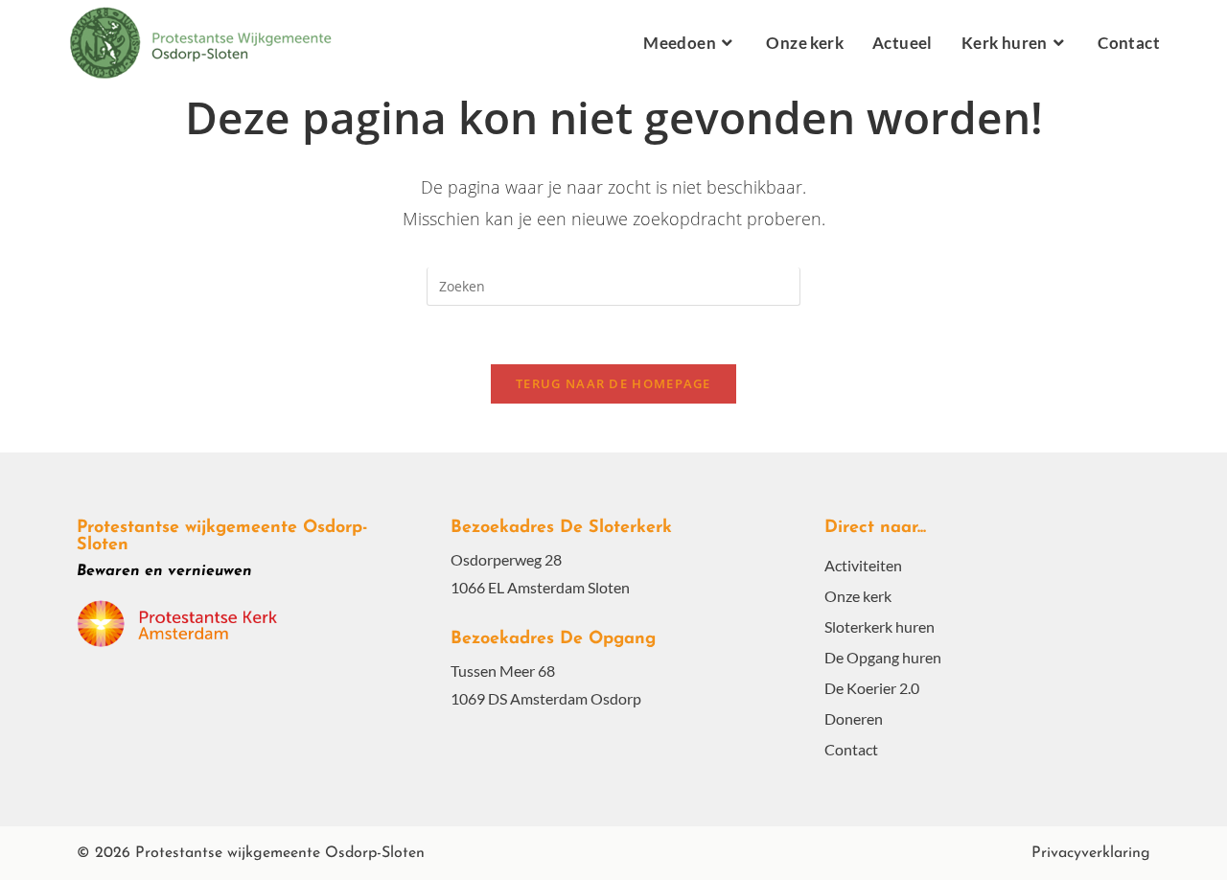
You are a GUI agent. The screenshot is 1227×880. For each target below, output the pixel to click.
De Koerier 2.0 (871, 688)
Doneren (853, 718)
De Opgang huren (882, 657)
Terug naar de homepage (613, 383)
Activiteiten (863, 565)
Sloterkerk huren (879, 626)
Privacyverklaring (1090, 853)
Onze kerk (857, 596)
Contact (851, 749)
